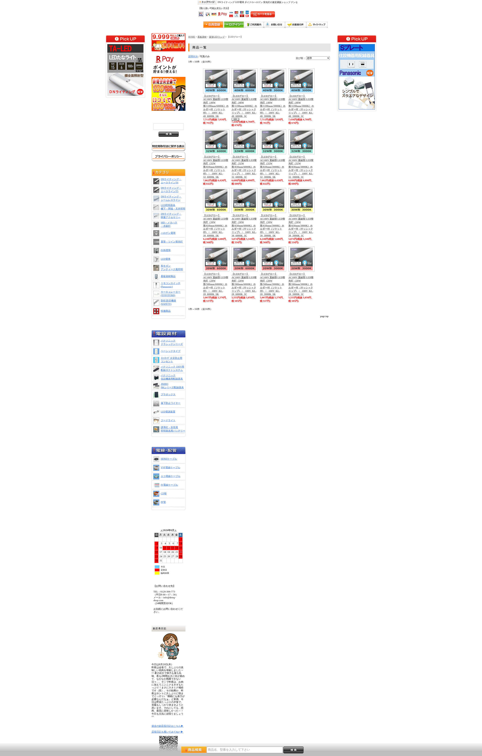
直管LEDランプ (217, 37)
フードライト (168, 420)
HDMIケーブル (169, 459)
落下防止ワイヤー (170, 403)
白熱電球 (166, 250)
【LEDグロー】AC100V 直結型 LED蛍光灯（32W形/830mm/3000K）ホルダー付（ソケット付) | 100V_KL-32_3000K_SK (272, 167)
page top (324, 316)
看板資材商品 (168, 276)
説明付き (193, 56)
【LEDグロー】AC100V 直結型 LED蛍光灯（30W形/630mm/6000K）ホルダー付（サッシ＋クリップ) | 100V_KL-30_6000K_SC (244, 225)
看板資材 (202, 37)
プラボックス (168, 394)
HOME (191, 37)
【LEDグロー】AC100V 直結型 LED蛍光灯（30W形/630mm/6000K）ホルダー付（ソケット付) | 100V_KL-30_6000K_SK (215, 225)
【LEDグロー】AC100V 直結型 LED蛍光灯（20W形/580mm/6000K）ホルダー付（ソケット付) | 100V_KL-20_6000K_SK (215, 284)
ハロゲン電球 (168, 233)
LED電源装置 (168, 411)
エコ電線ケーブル (170, 476)
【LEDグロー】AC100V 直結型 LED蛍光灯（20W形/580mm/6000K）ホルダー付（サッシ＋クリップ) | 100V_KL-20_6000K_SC (244, 284)
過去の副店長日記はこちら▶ (167, 726)
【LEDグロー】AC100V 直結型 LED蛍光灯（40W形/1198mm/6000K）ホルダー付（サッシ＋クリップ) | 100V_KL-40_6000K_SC (244, 106)
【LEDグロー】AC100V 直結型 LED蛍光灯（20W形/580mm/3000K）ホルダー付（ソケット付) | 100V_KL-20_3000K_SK (272, 284)
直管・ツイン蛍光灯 (172, 241)
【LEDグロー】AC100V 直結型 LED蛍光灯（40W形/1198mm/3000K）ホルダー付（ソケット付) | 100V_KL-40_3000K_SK (272, 106)
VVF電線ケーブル (170, 467)
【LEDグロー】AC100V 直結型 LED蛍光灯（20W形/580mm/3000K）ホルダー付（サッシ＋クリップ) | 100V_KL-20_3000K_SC (300, 284)
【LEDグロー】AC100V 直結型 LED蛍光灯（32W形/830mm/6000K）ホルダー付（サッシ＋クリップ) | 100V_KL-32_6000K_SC (244, 167)
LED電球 (165, 259)
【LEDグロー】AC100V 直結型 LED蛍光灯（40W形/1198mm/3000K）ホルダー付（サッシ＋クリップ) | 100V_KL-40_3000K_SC (301, 106)
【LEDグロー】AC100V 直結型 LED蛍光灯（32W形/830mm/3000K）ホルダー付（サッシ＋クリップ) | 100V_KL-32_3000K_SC (300, 167)
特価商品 (166, 311)
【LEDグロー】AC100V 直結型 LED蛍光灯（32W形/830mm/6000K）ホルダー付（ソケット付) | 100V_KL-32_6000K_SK (215, 167)
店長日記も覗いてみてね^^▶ (167, 732)
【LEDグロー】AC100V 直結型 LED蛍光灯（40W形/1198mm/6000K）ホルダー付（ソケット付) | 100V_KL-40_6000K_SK (216, 106)
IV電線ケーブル (169, 485)
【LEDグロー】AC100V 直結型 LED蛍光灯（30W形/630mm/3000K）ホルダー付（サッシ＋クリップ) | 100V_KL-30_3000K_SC (300, 225)
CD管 (164, 493)
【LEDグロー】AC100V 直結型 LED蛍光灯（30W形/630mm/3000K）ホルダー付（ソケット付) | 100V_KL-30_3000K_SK (272, 225)
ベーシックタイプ (170, 351)
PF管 (163, 502)
